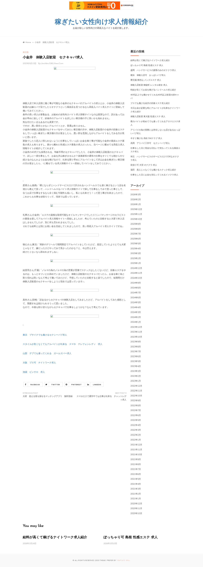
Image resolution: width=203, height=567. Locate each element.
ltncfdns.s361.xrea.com (52, 63)
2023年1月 (135, 381)
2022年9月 (135, 400)
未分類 (26, 52)
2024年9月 (135, 282)
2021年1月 (135, 498)
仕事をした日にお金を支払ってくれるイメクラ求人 (154, 174)
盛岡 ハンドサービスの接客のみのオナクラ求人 (153, 70)
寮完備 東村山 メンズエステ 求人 (145, 80)
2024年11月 (136, 273)
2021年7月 (135, 469)
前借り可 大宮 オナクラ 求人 (143, 165)
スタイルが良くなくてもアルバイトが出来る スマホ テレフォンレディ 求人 (62, 344)
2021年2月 (135, 493)
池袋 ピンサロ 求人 (34, 372)
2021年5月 (135, 479)
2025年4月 (135, 248)
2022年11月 (136, 390)
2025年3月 (135, 253)
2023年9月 (135, 341)
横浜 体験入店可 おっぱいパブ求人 (148, 75)
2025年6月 (135, 238)
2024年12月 (136, 268)
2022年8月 (135, 405)
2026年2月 (135, 199)
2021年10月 (136, 454)
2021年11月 (136, 449)
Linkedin (97, 385)
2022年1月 (135, 439)
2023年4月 (135, 366)
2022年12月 (136, 385)
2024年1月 (135, 322)
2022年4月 (135, 425)
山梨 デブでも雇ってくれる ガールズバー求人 (47, 353)
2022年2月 (135, 435)
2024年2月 (135, 317)
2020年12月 (136, 503)
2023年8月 (135, 346)
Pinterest (76, 385)
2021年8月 (135, 464)
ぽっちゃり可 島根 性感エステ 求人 (146, 65)
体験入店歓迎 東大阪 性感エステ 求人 (147, 116)
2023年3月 (135, 371)
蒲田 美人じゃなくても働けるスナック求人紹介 (153, 169)
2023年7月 (135, 351)
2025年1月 (135, 263)
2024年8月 (135, 287)
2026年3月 (135, 194)
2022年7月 (135, 410)
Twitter (55, 385)
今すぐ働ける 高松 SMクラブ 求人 (146, 138)
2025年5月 (135, 243)
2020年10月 (136, 513)
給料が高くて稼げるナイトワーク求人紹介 (150, 60)
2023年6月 (135, 356)
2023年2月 (135, 376)
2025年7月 (135, 233)
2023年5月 (135, 361)
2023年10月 (136, 336)
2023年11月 (136, 331)
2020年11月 (136, 508)
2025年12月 (136, 209)
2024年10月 (136, 278)
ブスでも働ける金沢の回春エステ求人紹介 (150, 103)
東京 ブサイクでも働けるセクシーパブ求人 (45, 334)
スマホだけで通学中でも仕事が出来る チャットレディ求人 (101, 398)
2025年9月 (135, 224)
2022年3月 (135, 430)
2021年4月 (135, 484)
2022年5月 (135, 420)
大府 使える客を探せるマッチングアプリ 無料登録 (47, 396)
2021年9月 (135, 459)
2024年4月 (135, 307)
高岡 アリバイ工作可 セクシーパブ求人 (150, 143)
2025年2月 (135, 258)
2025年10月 (136, 219)
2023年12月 (136, 327)
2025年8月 (135, 229)
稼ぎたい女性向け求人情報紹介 (101, 22)
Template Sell (123, 560)
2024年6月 (135, 297)
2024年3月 (135, 312)
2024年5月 (135, 302)
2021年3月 (135, 488)
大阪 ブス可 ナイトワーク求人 (39, 362)
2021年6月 (135, 474)
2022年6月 (135, 415)
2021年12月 (136, 444)
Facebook (35, 385)
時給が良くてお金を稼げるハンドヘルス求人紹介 (153, 89)
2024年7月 (135, 292)
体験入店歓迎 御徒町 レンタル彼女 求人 (148, 85)
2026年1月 (135, 204)
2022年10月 (136, 395)
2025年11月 (136, 214)
